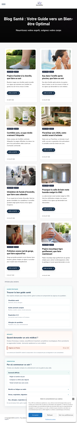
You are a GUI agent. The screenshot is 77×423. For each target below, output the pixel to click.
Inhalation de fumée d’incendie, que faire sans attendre (21, 193)
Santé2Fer (17, 418)
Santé (16, 71)
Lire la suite (12, 93)
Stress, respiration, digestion (17, 395)
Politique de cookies (50, 419)
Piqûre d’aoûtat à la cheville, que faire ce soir (19, 77)
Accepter (35, 415)
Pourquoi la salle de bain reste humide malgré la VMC (55, 191)
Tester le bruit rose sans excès (19, 383)
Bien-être (10, 71)
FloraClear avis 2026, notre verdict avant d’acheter (54, 134)
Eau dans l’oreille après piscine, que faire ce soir (53, 77)
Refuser (50, 415)
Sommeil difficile (13, 373)
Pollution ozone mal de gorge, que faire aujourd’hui (20, 252)
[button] (73, 399)
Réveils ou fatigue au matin (17, 389)
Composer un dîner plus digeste (19, 380)
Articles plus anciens (12, 282)
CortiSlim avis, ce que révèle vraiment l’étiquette (19, 134)
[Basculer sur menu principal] (3, 4)
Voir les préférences (66, 415)
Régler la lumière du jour (17, 377)
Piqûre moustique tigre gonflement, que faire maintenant (52, 251)
